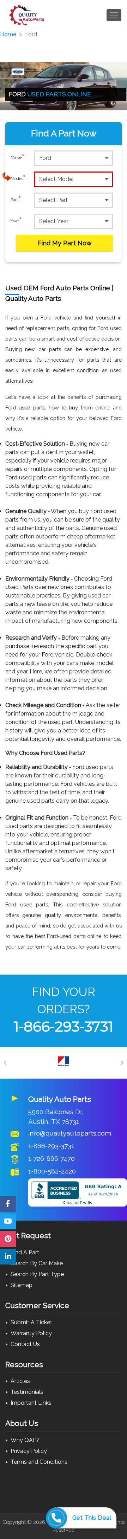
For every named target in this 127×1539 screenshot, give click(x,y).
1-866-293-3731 (63, 1026)
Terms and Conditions (39, 1462)
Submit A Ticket (31, 1322)
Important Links (31, 1402)
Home (8, 34)
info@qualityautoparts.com (69, 1133)
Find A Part (25, 1252)
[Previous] (5, 1062)
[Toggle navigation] (114, 15)
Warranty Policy (31, 1333)
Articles (20, 1381)
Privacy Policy (29, 1451)
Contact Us (25, 1344)
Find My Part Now (64, 243)
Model (18, 179)
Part (16, 200)
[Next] (121, 1062)
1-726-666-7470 (51, 1158)
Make (18, 157)
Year (16, 221)
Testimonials (27, 1392)
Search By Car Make (37, 1263)
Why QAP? (25, 1440)
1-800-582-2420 (52, 1171)
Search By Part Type (37, 1274)
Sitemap (21, 1285)
